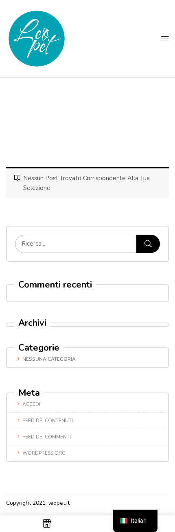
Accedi (31, 404)
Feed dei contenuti (47, 420)
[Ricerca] (148, 244)
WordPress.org (44, 453)
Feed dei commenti (46, 437)
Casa (83, 124)
